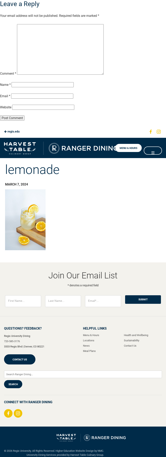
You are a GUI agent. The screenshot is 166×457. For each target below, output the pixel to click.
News (86, 345)
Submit (143, 299)
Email (5, 96)
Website (5, 107)
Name (5, 85)
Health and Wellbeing (136, 335)
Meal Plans (89, 350)
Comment (8, 73)
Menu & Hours (128, 148)
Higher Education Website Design (74, 450)
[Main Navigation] (153, 151)
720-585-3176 (12, 341)
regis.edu (13, 131)
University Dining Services (41, 454)
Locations (88, 340)
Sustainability (131, 340)
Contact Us (20, 359)
